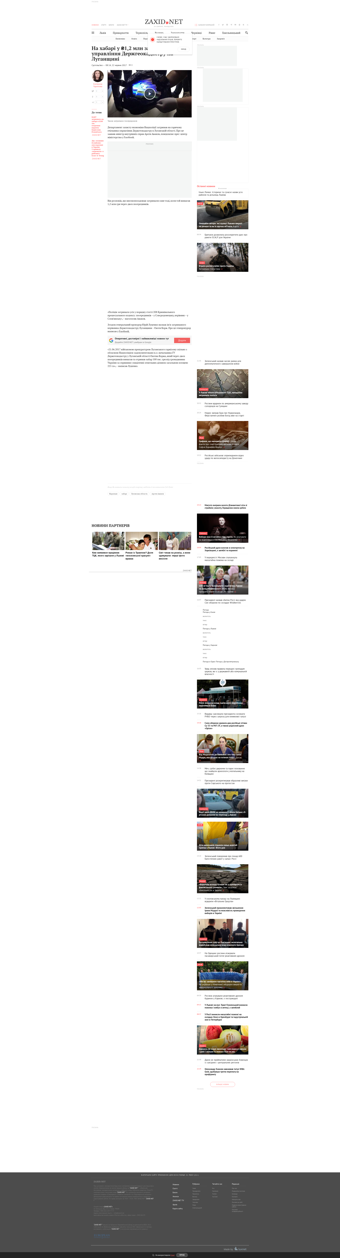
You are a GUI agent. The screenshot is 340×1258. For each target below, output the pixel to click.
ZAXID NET (164, 22)
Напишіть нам (236, 1199)
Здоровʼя (220, 39)
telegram (231, 25)
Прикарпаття (121, 33)
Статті (103, 25)
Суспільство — (98, 65)
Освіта (134, 39)
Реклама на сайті (237, 1202)
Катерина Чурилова (97, 85)
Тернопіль (142, 33)
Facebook (215, 1191)
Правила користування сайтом (239, 1206)
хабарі (124, 494)
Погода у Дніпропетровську (227, 661)
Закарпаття (177, 33)
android (239, 25)
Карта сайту (178, 1208)
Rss (213, 1188)
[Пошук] (246, 32)
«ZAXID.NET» (108, 1207)
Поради (146, 39)
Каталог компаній (206, 25)
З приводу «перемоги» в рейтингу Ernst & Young (98, 148)
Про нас (234, 1188)
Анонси (176, 1196)
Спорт (193, 39)
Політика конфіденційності (237, 1210)
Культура (207, 39)
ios (243, 25)
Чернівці (196, 33)
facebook (218, 25)
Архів (175, 1204)
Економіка (120, 39)
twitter (223, 25)
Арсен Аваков (158, 494)
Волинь (159, 33)
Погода (206, 610)
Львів (103, 33)
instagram (227, 25)
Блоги (111, 25)
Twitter (214, 1194)
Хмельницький (231, 33)
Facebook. (124, 331)
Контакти (234, 1197)
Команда (234, 1194)
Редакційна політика (238, 1191)
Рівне (212, 33)
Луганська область (139, 494)
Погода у (209, 612)
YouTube (215, 1197)
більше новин (222, 1084)
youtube (235, 25)
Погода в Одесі (209, 661)
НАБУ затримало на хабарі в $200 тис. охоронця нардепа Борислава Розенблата (98, 124)
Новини (95, 25)
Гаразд (183, 49)
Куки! (173, 1255)
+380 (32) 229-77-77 (107, 1211)
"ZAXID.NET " (134, 1188)
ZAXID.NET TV (122, 25)
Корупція (113, 494)
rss (247, 25)
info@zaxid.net (119, 1213)
